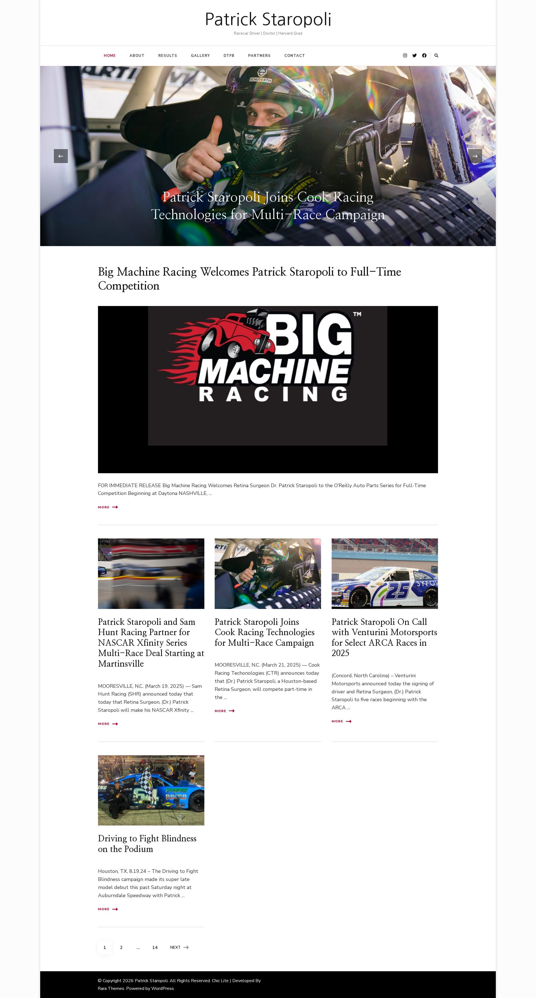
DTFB (229, 55)
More (103, 507)
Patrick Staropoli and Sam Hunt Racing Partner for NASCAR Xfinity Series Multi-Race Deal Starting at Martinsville (151, 643)
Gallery (200, 55)
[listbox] (268, 156)
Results (167, 55)
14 (157, 947)
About (137, 55)
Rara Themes (111, 988)
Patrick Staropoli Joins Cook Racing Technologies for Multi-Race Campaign (265, 632)
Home (110, 55)
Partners (259, 55)
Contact (294, 55)
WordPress (162, 988)
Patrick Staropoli (268, 19)
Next (175, 947)
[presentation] (61, 156)
